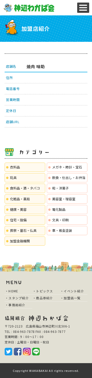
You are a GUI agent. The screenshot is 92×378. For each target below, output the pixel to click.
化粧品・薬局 (20, 198)
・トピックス (43, 291)
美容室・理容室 (63, 198)
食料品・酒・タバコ (25, 188)
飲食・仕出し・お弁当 (68, 177)
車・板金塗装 (62, 230)
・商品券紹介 (43, 298)
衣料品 (15, 167)
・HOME (11, 291)
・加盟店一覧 (70, 298)
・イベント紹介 (72, 291)
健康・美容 (18, 209)
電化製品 (58, 209)
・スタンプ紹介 (17, 298)
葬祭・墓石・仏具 (23, 230)
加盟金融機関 (20, 240)
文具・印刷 (60, 219)
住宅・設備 (18, 219)
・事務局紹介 (15, 305)
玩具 (13, 177)
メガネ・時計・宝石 (67, 167)
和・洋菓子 (60, 188)
